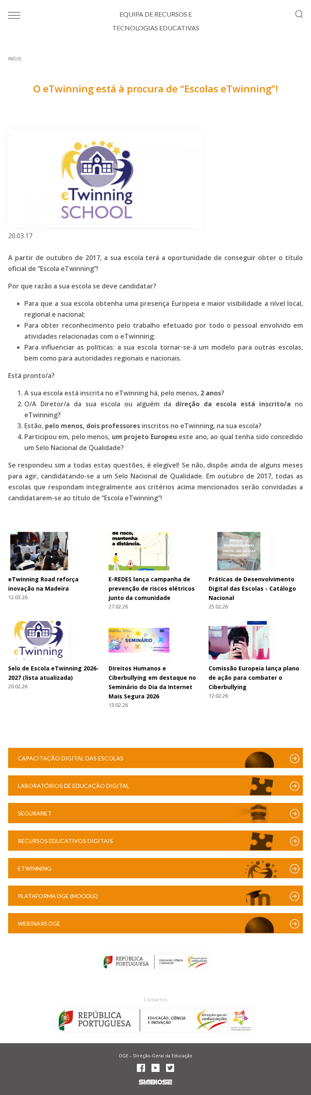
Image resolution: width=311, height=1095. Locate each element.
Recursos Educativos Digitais (65, 840)
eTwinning (34, 868)
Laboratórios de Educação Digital (73, 785)
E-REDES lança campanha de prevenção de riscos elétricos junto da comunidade (152, 588)
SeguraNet (35, 813)
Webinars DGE (39, 923)
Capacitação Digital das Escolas (71, 758)
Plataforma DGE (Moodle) (58, 895)
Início (14, 59)
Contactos (155, 999)
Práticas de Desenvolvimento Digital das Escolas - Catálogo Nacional (252, 588)
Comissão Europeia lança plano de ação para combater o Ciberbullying (254, 677)
